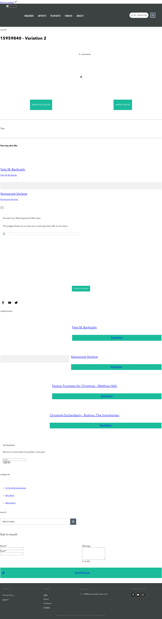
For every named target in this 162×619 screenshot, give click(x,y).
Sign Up (7, 462)
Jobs (45, 595)
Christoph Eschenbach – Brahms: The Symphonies (84, 415)
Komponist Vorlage (14, 193)
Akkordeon (10, 503)
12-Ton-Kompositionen (15, 488)
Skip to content (7, 3)
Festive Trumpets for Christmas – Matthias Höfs (84, 386)
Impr (4, 600)
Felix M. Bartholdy (13, 169)
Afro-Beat (9, 496)
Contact (47, 607)
